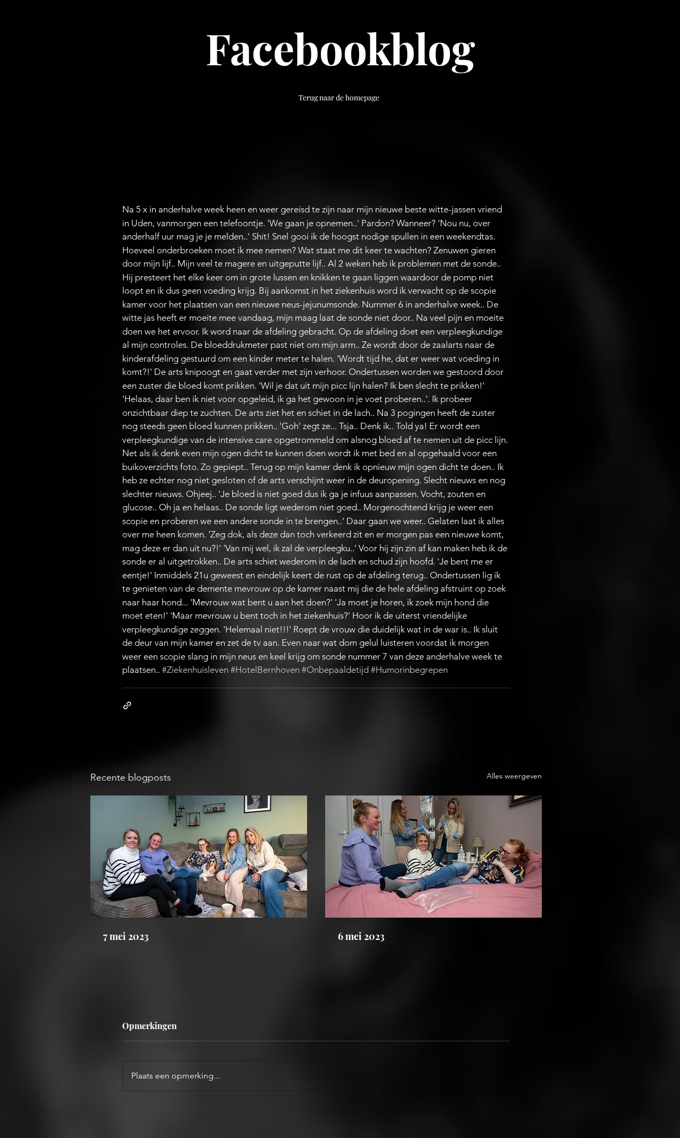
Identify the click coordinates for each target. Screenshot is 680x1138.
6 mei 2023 (361, 936)
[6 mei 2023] (433, 856)
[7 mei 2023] (198, 856)
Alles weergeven (514, 776)
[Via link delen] (127, 705)
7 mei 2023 (126, 936)
